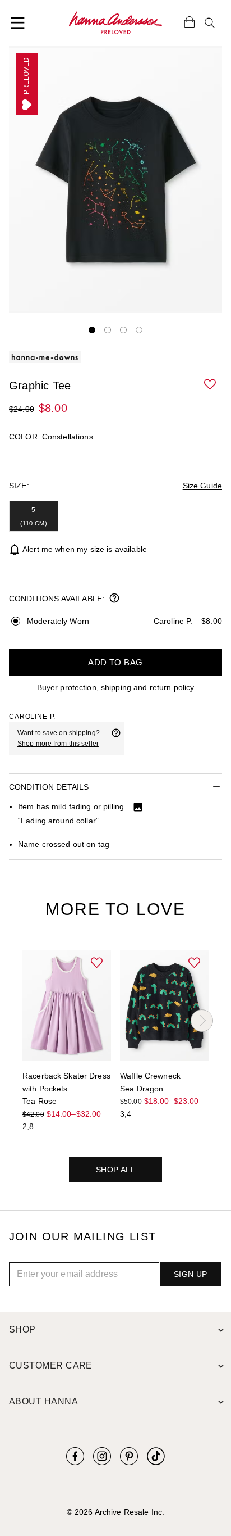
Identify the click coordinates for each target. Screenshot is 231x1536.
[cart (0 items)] (189, 21)
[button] (211, 385)
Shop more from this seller (58, 743)
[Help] (116, 738)
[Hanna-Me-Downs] (115, 23)
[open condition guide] (114, 599)
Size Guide (202, 485)
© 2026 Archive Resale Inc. (115, 1511)
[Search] (210, 23)
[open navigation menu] (18, 23)
